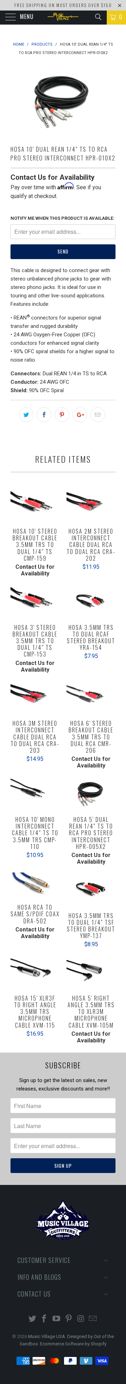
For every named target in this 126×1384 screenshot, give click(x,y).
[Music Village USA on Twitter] (32, 1319)
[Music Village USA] (62, 18)
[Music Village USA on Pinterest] (69, 1319)
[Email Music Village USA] (93, 1319)
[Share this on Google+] (79, 414)
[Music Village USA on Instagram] (81, 1319)
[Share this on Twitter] (26, 414)
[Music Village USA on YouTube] (56, 1319)
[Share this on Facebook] (44, 414)
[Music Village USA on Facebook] (44, 1319)
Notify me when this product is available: (62, 218)
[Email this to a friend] (97, 414)
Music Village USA (46, 1336)
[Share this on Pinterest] (62, 414)
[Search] (98, 17)
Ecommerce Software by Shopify (73, 1343)
